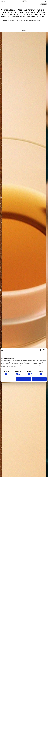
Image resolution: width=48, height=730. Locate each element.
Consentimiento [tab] (8, 353)
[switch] (18, 374)
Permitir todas (39, 379)
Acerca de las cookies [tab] (39, 353)
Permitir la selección (23, 379)
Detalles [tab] (24, 353)
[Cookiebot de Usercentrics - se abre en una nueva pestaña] (41, 350)
